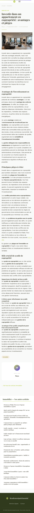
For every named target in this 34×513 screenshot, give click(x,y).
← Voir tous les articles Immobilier (12, 385)
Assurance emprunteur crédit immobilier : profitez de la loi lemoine (16, 483)
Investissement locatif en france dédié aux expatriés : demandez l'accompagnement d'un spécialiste (17, 417)
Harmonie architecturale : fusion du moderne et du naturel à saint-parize (17, 461)
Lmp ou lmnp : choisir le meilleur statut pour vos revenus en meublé (17, 440)
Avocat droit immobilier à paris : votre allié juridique (16, 472)
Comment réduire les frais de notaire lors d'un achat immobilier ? (16, 477)
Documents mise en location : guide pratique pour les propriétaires (16, 450)
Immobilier (9, 5)
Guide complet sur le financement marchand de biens (16, 434)
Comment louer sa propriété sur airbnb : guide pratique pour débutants (15, 423)
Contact (22, 503)
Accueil (3, 5)
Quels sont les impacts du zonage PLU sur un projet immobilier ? (16, 411)
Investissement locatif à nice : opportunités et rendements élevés (17, 445)
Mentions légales (13, 503)
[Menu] (19, 1)
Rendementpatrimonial (19, 498)
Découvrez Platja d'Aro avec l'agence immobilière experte (14, 405)
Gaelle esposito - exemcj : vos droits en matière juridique (15, 429)
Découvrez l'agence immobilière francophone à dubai (17, 467)
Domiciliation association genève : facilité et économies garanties (16, 456)
